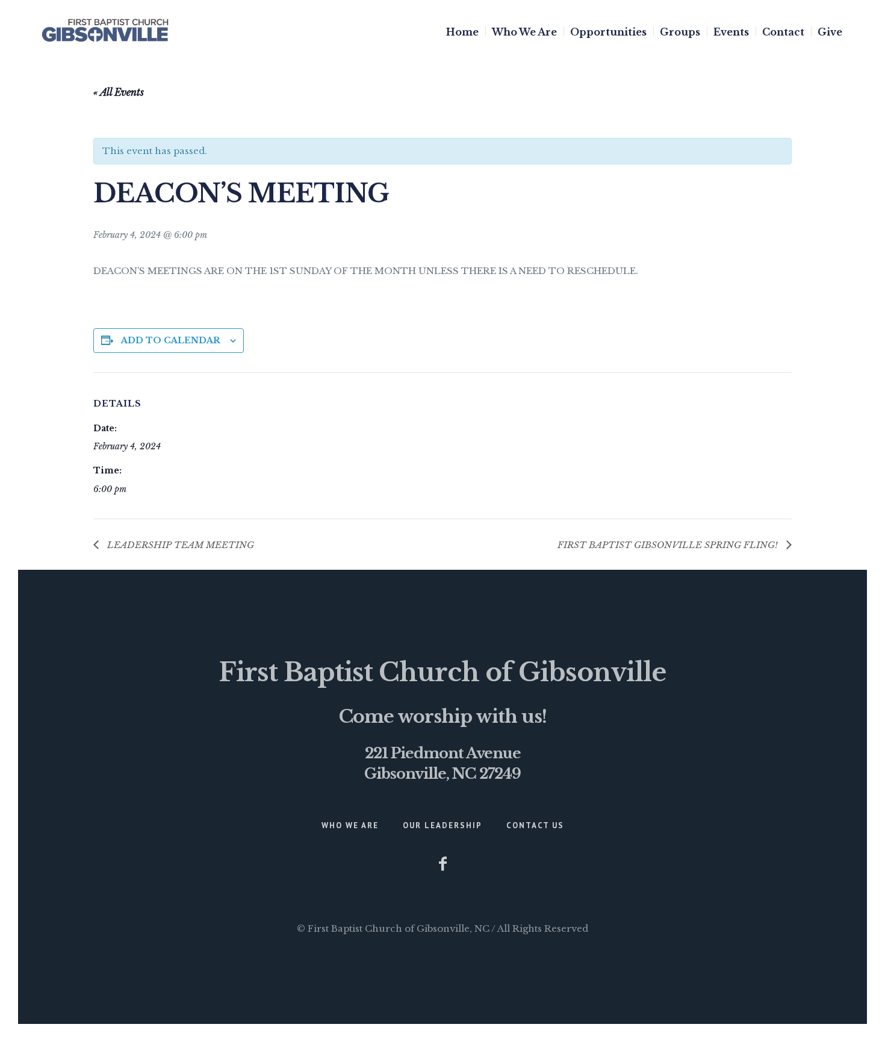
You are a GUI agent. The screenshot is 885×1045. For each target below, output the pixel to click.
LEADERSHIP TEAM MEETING (179, 545)
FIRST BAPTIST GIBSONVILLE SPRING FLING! (668, 545)
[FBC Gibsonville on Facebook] (442, 864)
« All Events (118, 92)
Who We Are (350, 825)
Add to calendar (170, 340)
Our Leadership (442, 825)
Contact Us (535, 825)
